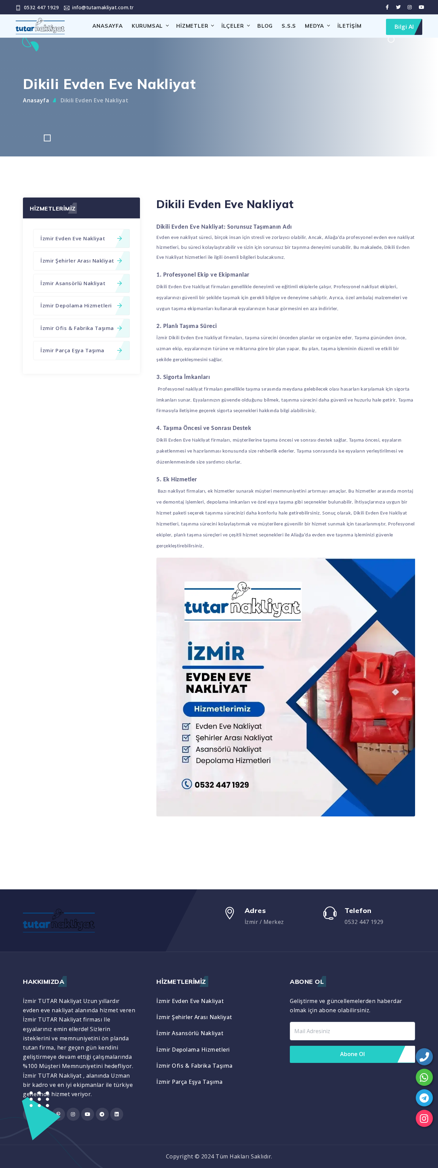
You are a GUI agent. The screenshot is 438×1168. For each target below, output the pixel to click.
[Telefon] (424, 1056)
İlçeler (232, 26)
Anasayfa (107, 26)
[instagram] (424, 1118)
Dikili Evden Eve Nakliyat (95, 100)
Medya (314, 26)
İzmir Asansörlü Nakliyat (72, 283)
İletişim (349, 26)
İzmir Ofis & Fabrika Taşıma (77, 328)
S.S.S (289, 26)
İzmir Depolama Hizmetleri (76, 305)
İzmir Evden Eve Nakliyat (72, 238)
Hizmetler (192, 26)
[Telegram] (424, 1097)
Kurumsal (147, 26)
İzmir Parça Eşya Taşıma (72, 350)
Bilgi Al (404, 26)
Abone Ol (352, 1054)
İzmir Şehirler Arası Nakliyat (77, 260)
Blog (265, 26)
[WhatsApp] (424, 1077)
